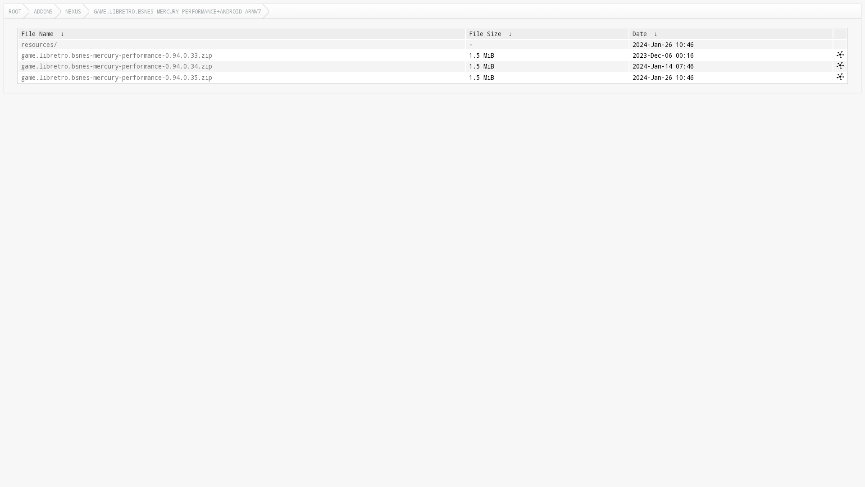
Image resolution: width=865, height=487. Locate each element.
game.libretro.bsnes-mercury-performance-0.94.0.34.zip (116, 66)
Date (640, 34)
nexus (73, 11)
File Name (37, 34)
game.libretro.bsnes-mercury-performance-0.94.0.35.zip (116, 78)
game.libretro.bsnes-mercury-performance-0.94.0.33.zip (116, 55)
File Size (485, 34)
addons (43, 11)
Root (15, 11)
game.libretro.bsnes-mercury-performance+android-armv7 (177, 11)
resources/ (39, 45)
